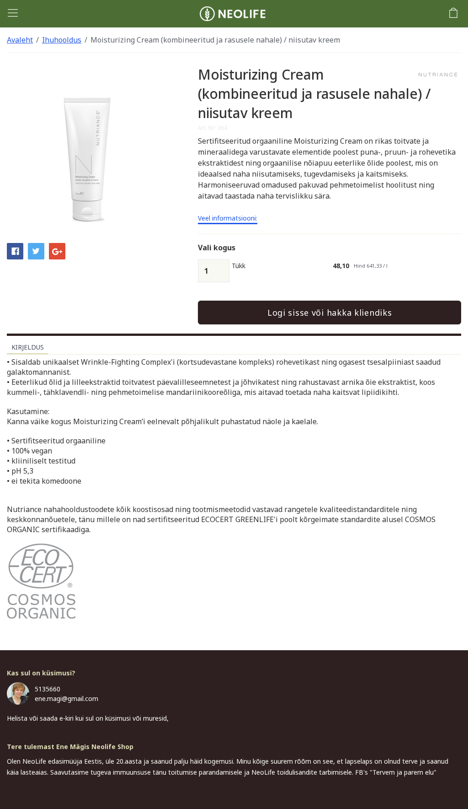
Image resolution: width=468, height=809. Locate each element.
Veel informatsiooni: (227, 218)
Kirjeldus (27, 347)
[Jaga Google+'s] (57, 250)
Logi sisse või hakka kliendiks (329, 312)
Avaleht (20, 40)
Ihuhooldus (61, 40)
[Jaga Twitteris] (36, 250)
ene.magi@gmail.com (66, 698)
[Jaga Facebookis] (15, 250)
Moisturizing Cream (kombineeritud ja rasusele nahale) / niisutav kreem (215, 40)
